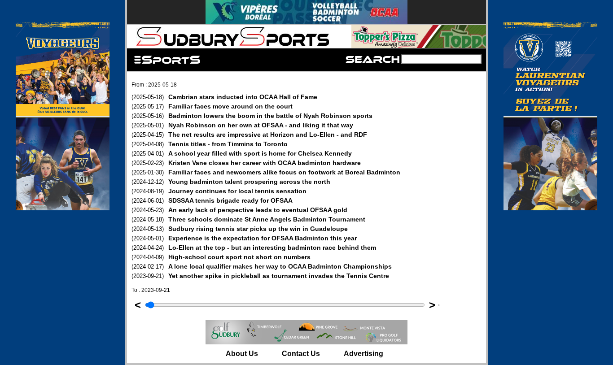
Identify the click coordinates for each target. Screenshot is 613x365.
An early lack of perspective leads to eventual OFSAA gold (239, 209)
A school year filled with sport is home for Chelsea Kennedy (241, 153)
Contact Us (301, 353)
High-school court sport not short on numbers (221, 257)
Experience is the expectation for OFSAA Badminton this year (244, 238)
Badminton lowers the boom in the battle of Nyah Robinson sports (251, 115)
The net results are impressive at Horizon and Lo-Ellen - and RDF (249, 134)
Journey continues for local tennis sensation (218, 191)
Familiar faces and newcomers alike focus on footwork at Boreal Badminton (265, 172)
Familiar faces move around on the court (212, 106)
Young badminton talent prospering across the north (230, 181)
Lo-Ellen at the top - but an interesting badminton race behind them (253, 247)
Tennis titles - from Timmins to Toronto (209, 144)
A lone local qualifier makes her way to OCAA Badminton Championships (261, 266)
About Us (242, 353)
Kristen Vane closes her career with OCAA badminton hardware (246, 162)
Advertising (363, 353)
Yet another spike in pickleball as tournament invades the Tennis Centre (260, 275)
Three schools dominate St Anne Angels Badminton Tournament (248, 219)
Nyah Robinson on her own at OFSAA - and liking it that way (242, 125)
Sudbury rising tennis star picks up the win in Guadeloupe (239, 228)
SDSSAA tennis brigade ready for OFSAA (212, 200)
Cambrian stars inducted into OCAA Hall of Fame (224, 96)
